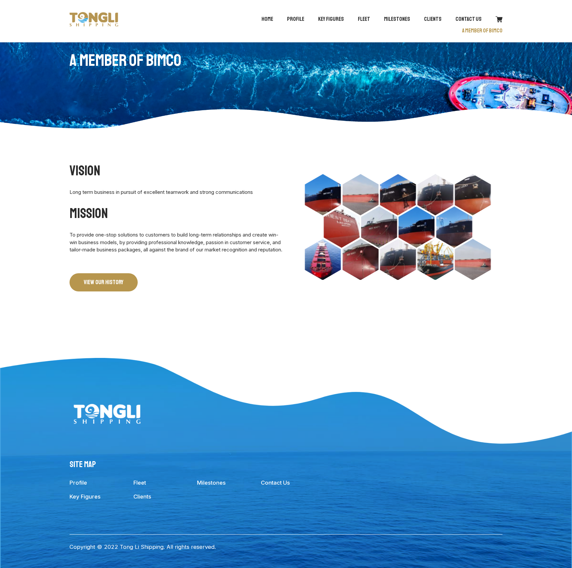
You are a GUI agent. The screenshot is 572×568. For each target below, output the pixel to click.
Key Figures (331, 19)
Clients (433, 19)
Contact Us (468, 19)
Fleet (364, 19)
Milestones (397, 19)
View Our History (103, 282)
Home (267, 19)
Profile (295, 19)
